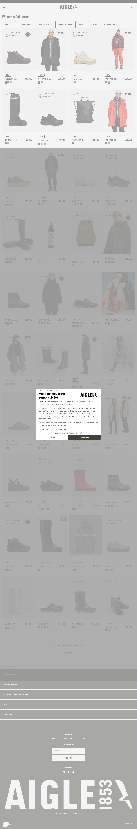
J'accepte (84, 437)
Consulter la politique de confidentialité (53, 429)
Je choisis (52, 437)
